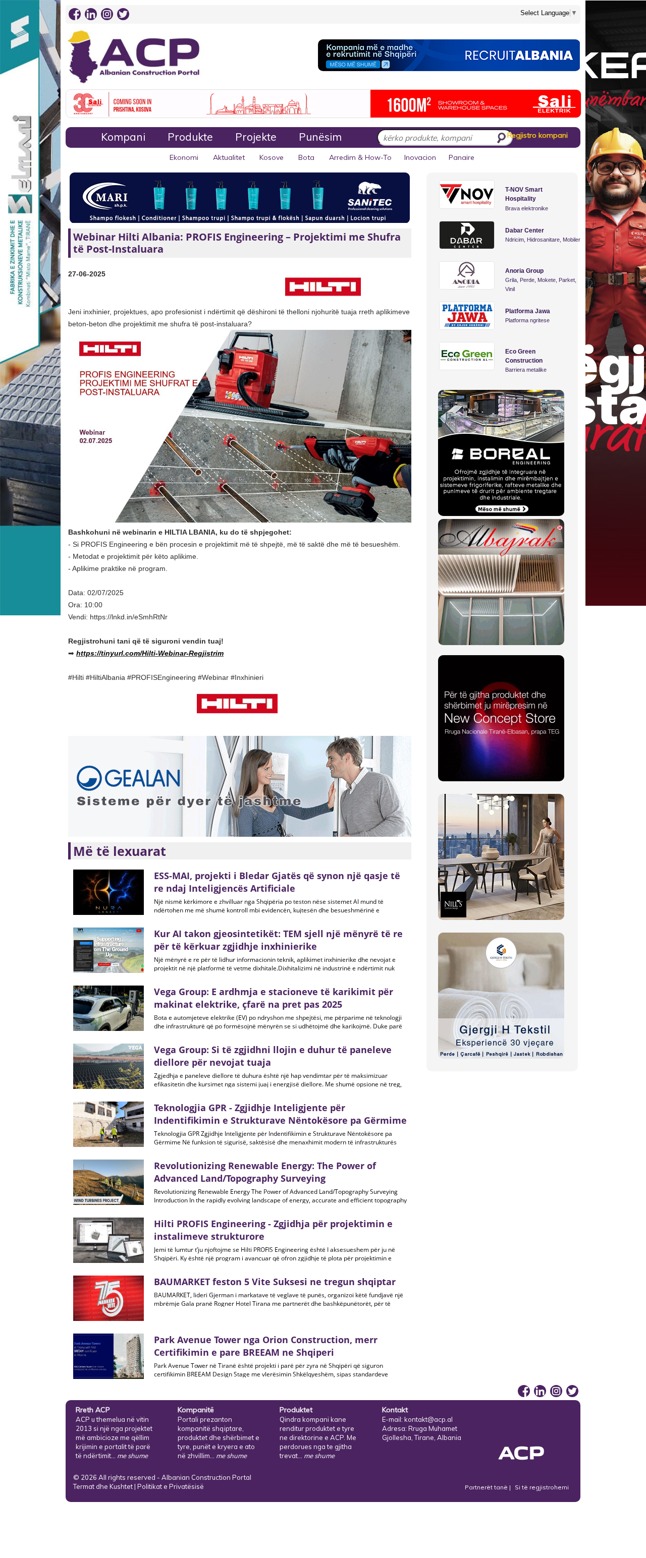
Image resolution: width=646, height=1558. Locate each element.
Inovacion (420, 157)
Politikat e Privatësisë (170, 1486)
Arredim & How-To (360, 157)
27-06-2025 (86, 274)
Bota (306, 157)
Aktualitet (229, 157)
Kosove (271, 157)
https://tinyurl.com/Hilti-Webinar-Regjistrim (150, 653)
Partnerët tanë (487, 1487)
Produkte (190, 136)
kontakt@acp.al (428, 1419)
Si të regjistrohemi (542, 1487)
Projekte (256, 136)
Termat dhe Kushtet (103, 1486)
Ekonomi (184, 157)
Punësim (320, 136)
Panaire (461, 157)
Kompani (123, 136)
